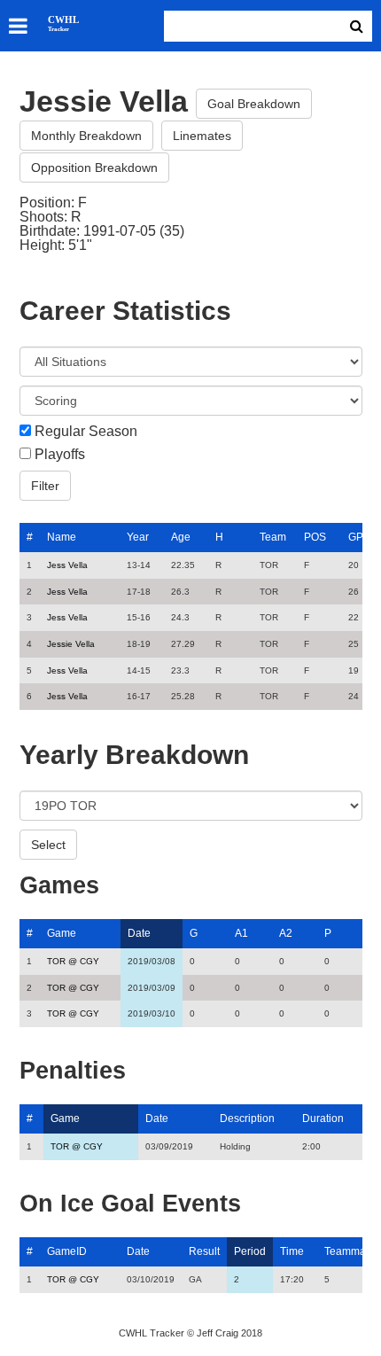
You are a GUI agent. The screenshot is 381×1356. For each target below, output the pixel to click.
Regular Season (86, 432)
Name (61, 537)
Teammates (352, 1251)
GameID (67, 1251)
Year (138, 537)
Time (292, 1251)
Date (139, 933)
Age (180, 537)
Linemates (202, 136)
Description (247, 1118)
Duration (323, 1118)
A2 (285, 933)
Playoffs (60, 455)
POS (315, 537)
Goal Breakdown (253, 104)
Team (273, 537)
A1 (241, 933)
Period (250, 1251)
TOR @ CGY (73, 961)
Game (61, 933)
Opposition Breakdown (94, 167)
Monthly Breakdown (86, 136)
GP (355, 537)
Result (204, 1251)
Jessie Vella (71, 644)
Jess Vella (67, 565)
